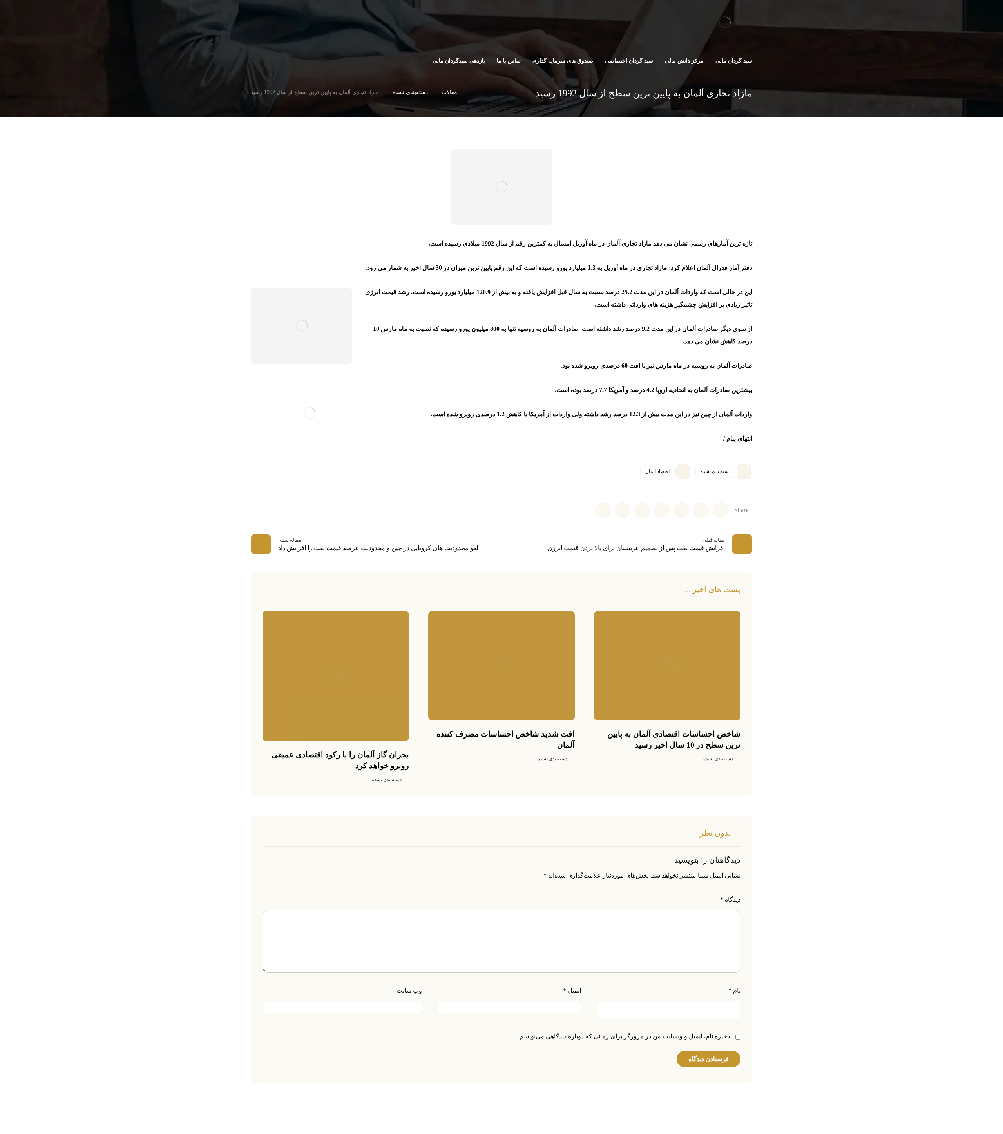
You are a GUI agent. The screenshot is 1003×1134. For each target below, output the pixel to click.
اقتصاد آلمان (657, 471)
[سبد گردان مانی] (724, 22)
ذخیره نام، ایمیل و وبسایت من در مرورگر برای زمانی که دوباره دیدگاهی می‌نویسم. (624, 1036)
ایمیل (572, 990)
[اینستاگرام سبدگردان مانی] (278, 23)
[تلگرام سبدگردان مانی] (265, 23)
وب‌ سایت (409, 990)
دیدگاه (730, 899)
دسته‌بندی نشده (715, 471)
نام (734, 990)
